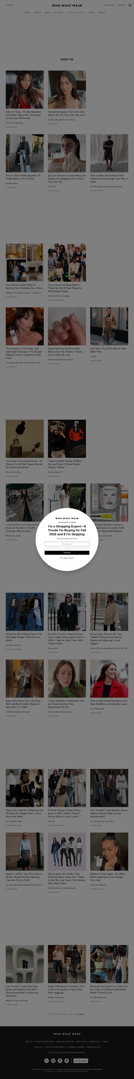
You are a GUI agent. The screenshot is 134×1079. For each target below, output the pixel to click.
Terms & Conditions (70, 548)
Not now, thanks (67, 558)
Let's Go (67, 553)
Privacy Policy (80, 548)
